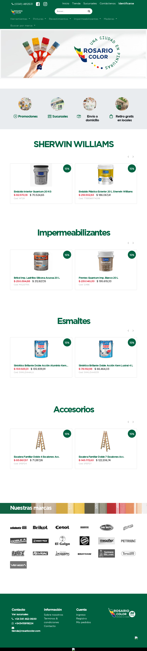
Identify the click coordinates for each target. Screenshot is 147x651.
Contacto (50, 626)
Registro (81, 618)
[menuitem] (66, 3)
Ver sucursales (20, 614)
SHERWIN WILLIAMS (73, 144)
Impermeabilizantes (73, 232)
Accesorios (73, 409)
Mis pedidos (83, 622)
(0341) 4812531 (23, 4)
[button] (128, 157)
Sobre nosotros (53, 614)
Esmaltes (73, 321)
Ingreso (81, 614)
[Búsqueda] (89, 11)
